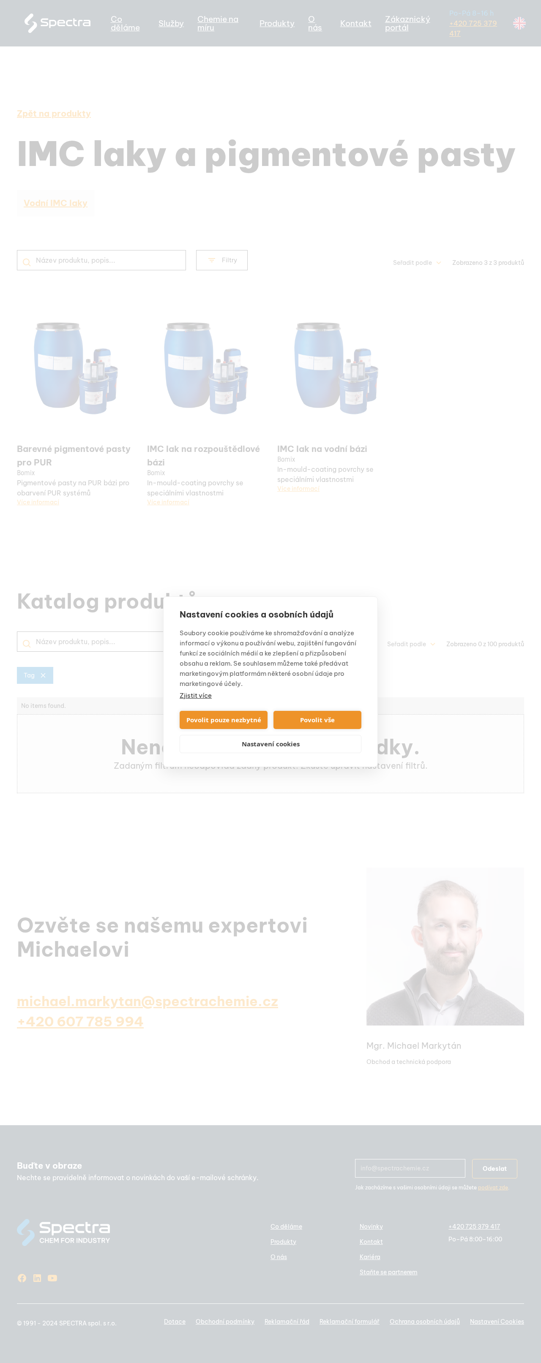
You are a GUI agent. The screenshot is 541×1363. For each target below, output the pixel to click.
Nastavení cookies (271, 744)
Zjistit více (196, 695)
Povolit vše (317, 720)
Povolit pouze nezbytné (223, 720)
